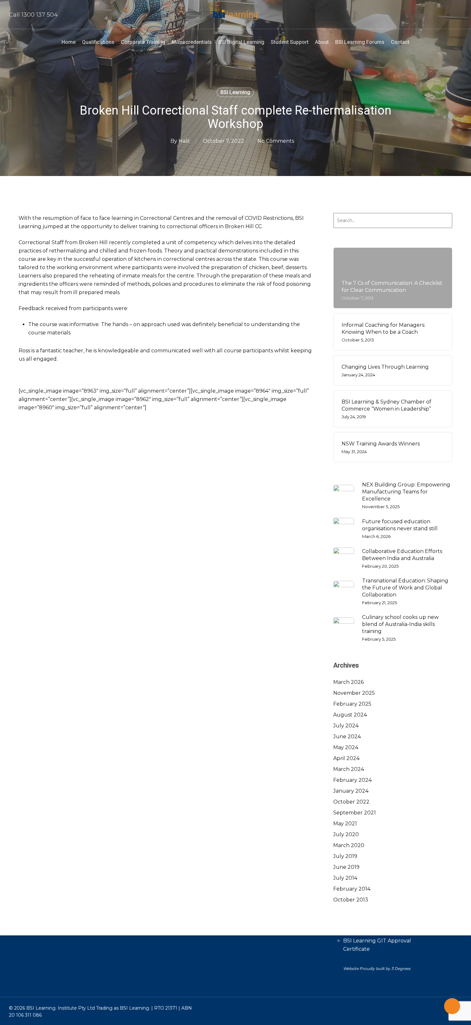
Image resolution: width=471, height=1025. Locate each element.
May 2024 (345, 747)
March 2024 (348, 769)
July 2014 (345, 878)
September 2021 (354, 813)
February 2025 (352, 704)
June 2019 (346, 867)
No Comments (275, 141)
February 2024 (352, 780)
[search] (458, 14)
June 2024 (347, 736)
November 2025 (354, 693)
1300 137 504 (39, 14)
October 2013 (350, 900)
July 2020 (346, 834)
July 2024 (346, 726)
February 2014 (351, 889)
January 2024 (350, 791)
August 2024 (350, 715)
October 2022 (351, 802)
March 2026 (348, 682)
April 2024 (346, 758)
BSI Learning (235, 92)
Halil (184, 141)
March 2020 (348, 845)
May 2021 (345, 824)
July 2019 (345, 856)
